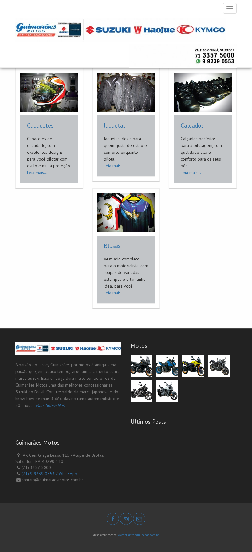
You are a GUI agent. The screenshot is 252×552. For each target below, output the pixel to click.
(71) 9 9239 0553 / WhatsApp (49, 473)
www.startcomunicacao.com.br (138, 535)
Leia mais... (37, 172)
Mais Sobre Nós (50, 405)
